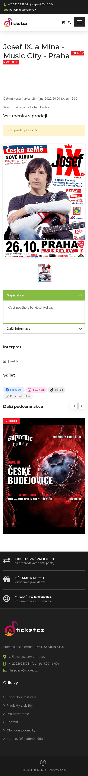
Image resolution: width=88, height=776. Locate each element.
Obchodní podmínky (21, 730)
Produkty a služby (20, 705)
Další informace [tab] (19, 328)
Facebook (16, 390)
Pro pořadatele (18, 714)
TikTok (59, 390)
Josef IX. (13, 361)
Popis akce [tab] (15, 295)
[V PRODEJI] (44, 476)
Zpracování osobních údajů (26, 738)
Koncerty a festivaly (21, 697)
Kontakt (12, 722)
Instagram (38, 390)
